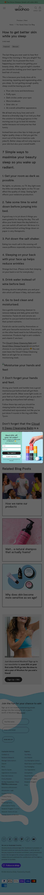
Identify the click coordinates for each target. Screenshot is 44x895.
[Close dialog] (41, 433)
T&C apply (11, 460)
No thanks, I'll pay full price (11, 456)
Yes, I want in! (11, 453)
